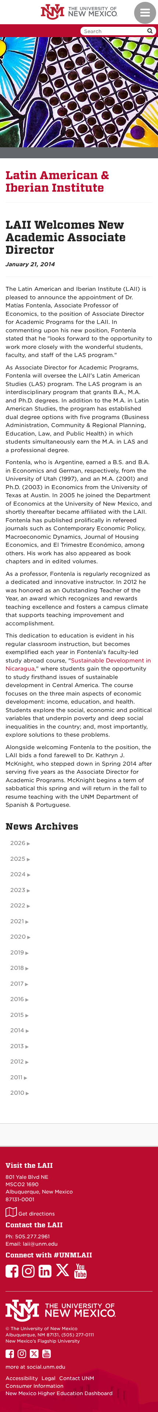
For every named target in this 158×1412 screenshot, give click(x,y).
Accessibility (22, 1378)
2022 (17, 905)
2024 (18, 874)
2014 (17, 1030)
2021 (17, 921)
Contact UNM (76, 1378)
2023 (17, 890)
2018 (17, 968)
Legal (48, 1378)
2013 (17, 1046)
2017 (17, 984)
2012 (17, 1061)
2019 (17, 952)
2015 (17, 1015)
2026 (17, 843)
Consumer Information (35, 1386)
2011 (16, 1077)
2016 (17, 999)
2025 (17, 859)
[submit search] (149, 31)
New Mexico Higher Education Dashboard (59, 1393)
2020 (18, 936)
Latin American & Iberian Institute (57, 181)
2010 (17, 1093)
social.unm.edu (46, 1367)
